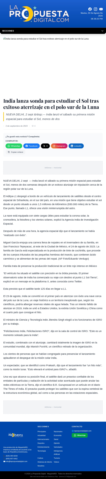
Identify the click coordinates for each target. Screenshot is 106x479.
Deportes (41, 443)
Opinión (57, 443)
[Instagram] (95, 9)
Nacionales (58, 432)
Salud (56, 439)
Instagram (60, 146)
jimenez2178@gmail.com (67, 476)
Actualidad (42, 435)
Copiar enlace (17, 152)
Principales (42, 432)
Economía (57, 435)
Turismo (57, 458)
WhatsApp (15, 146)
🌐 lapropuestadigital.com (81, 431)
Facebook (33, 146)
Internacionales (43, 439)
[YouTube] (101, 9)
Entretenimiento (43, 447)
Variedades (58, 447)
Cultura (40, 458)
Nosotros (41, 466)
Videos (56, 462)
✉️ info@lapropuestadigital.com (15, 461)
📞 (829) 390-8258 (10, 456)
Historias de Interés (45, 462)
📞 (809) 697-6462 (10, 459)
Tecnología (42, 451)
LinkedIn (78, 146)
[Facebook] (90, 9)
